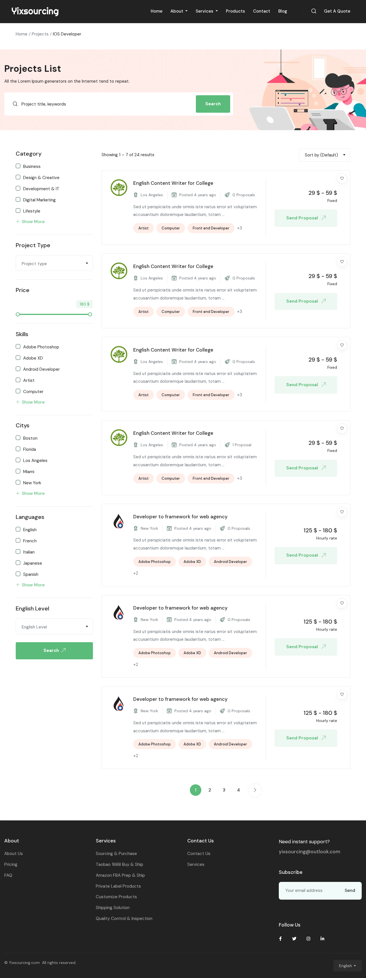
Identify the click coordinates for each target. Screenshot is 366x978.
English (30, 529)
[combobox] (54, 263)
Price (22, 290)
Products (235, 11)
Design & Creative (41, 177)
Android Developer (41, 369)
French (30, 540)
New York (32, 482)
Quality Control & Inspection (124, 918)
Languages (30, 517)
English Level (32, 608)
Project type (33, 245)
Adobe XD (33, 357)
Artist (29, 380)
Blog (282, 11)
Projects (40, 34)
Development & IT (41, 188)
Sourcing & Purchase (116, 853)
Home (156, 11)
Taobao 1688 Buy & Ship (119, 864)
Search (213, 104)
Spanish (30, 574)
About (177, 11)
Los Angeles (35, 460)
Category (28, 153)
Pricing (10, 864)
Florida (29, 449)
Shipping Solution (113, 907)
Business (32, 166)
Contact (261, 11)
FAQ (8, 875)
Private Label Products (118, 886)
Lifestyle (31, 210)
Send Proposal (302, 218)
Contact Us (198, 853)
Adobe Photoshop (41, 346)
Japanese (32, 563)
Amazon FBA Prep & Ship (120, 875)
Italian (29, 551)
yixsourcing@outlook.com (309, 851)
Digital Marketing (39, 199)
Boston (30, 438)
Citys (22, 425)
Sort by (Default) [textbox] (321, 155)
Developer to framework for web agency (180, 516)
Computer (33, 391)
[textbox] (54, 263)
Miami (28, 471)
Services (205, 11)
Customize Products (116, 897)
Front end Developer (211, 228)
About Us (13, 853)
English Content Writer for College (173, 183)
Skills (22, 334)
